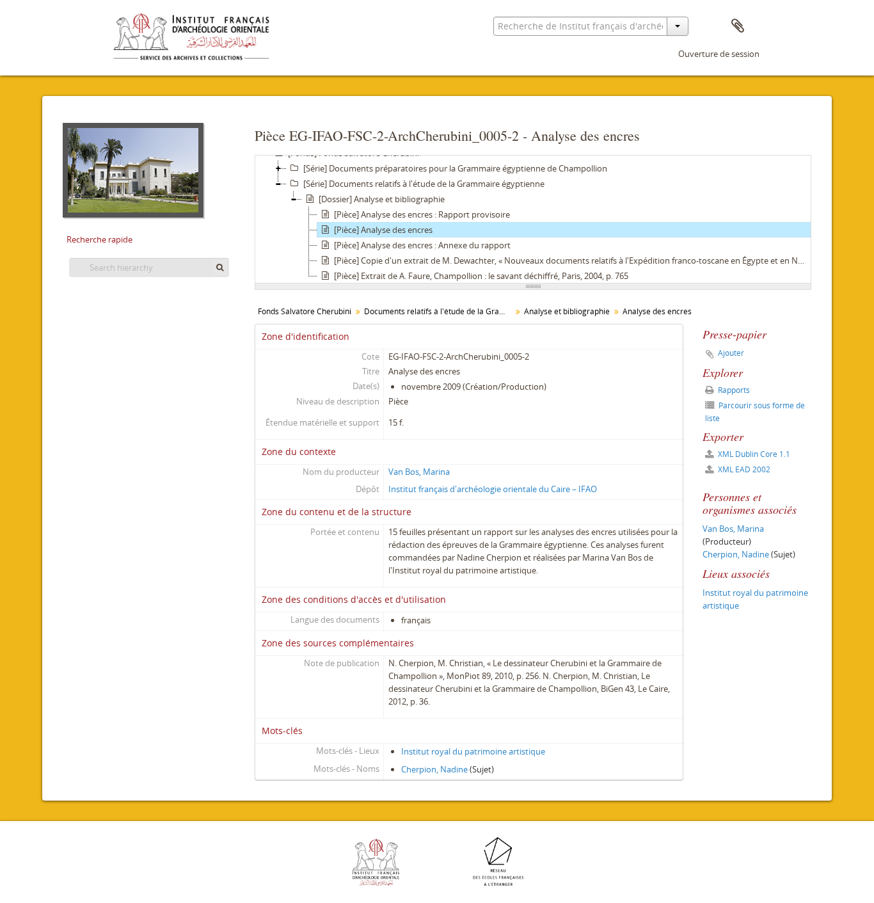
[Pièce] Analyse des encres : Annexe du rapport (422, 245)
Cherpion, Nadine (434, 769)
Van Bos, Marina (419, 471)
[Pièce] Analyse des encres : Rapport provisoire (422, 214)
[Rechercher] (219, 267)
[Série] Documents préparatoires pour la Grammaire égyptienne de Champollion (455, 168)
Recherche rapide (99, 239)
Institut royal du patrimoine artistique (473, 751)
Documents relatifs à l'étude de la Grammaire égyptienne (439, 311)
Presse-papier (738, 26)
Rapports (733, 390)
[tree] (533, 220)
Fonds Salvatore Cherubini (304, 311)
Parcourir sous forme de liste (755, 412)
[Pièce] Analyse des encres (383, 230)
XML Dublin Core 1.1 (753, 454)
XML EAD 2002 (743, 469)
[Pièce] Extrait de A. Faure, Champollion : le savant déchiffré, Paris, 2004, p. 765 (481, 276)
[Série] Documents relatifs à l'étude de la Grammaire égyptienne (423, 183)
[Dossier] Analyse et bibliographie (382, 199)
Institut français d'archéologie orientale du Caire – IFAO (492, 489)
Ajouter (731, 353)
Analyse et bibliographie (567, 311)
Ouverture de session (718, 54)
